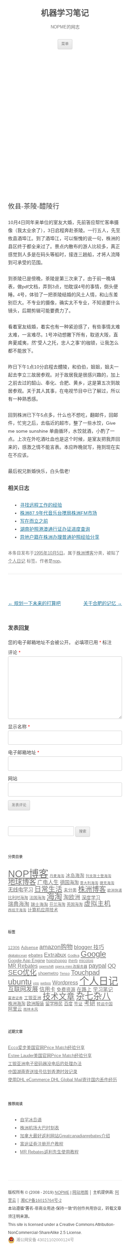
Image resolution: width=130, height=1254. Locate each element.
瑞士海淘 (39, 904)
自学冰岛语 (31, 1119)
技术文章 (59, 996)
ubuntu (20, 982)
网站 (12, 778)
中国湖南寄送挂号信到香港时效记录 (42, 1071)
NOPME (62, 1192)
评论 (14, 652)
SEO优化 (22, 972)
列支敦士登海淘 (98, 876)
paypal (97, 965)
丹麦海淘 (57, 876)
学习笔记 (103, 989)
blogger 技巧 (89, 947)
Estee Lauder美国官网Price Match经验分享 (50, 1055)
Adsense (29, 947)
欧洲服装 (35, 1003)
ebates (35, 955)
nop (56, 560)
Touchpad (85, 972)
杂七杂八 (93, 996)
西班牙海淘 (17, 910)
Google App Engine (26, 960)
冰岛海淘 (75, 875)
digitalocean (17, 955)
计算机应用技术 (43, 909)
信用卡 (47, 989)
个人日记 (16, 560)
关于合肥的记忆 (102, 603)
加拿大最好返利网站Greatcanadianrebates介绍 (65, 1135)
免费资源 (66, 989)
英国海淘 (75, 904)
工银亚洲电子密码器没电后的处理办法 (45, 1063)
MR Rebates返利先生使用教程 (49, 1151)
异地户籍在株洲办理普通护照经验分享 (59, 537)
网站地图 (80, 1192)
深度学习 (91, 897)
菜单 (65, 44)
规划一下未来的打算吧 (34, 603)
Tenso (65, 973)
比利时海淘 (18, 898)
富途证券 (15, 998)
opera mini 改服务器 (71, 966)
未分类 (70, 890)
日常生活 (48, 889)
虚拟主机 (97, 903)
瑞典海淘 (18, 904)
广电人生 (48, 882)
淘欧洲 (71, 897)
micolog (86, 960)
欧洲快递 (114, 890)
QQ (112, 966)
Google (93, 953)
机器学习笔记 (65, 12)
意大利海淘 (89, 883)
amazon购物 (56, 946)
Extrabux (55, 955)
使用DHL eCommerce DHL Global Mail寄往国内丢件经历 (62, 1079)
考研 (89, 1003)
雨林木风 (30, 1009)
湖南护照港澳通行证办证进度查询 (55, 529)
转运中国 (105, 1004)
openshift (46, 966)
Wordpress (65, 982)
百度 (68, 1003)
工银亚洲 (32, 998)
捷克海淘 (107, 883)
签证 (78, 1004)
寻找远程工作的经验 (41, 505)
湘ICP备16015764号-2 (41, 1200)
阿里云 (15, 1009)
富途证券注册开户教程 (41, 1143)
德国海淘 (69, 882)
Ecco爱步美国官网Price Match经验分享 (46, 1047)
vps (36, 983)
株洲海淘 (16, 1003)
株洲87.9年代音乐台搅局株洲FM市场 (58, 513)
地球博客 (22, 882)
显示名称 (19, 726)
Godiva (73, 955)
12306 (14, 947)
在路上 (84, 989)
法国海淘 (37, 898)
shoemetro (48, 973)
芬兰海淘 (57, 904)
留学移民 (54, 1003)
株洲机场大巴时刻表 (39, 1127)
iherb (73, 960)
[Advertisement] (65, 118)
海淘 (54, 896)
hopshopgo (56, 960)
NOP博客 (28, 873)
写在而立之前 (34, 521)
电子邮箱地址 (23, 752)
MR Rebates (23, 966)
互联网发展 (23, 988)
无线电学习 (20, 890)
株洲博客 (85, 552)
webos (45, 983)
